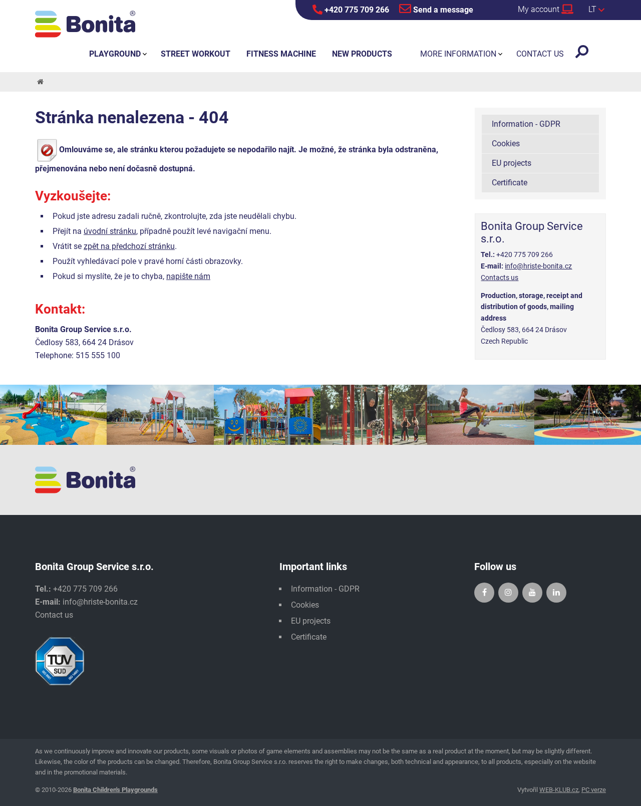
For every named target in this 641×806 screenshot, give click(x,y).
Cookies (506, 143)
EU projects (511, 163)
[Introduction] (39, 82)
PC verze (593, 789)
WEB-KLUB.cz (558, 789)
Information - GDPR (526, 124)
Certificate (509, 182)
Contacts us (499, 278)
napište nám (188, 276)
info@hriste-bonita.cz (538, 266)
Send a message (442, 10)
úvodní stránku (110, 231)
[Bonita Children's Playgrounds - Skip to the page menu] (85, 24)
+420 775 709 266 (356, 10)
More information (458, 54)
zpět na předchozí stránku (129, 246)
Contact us (54, 615)
